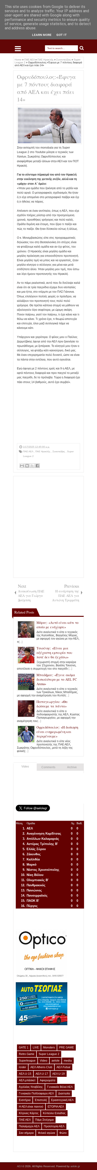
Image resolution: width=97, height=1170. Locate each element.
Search (82, 48)
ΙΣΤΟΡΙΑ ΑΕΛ (56, 1106)
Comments (48, 767)
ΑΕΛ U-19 (58, 1073)
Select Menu (18, 48)
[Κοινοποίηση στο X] (32, 465)
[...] (20, 642)
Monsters (49, 1047)
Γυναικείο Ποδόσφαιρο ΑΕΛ (36, 1093)
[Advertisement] (48, 413)
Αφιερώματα (47, 1080)
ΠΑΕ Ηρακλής (43, 451)
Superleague (27, 1060)
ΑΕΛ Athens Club (41, 1067)
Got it (61, 35)
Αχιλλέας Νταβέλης (31, 1087)
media (68, 1060)
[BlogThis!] (27, 465)
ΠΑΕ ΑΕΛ (28, 451)
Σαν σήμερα (26, 1133)
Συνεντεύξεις (59, 451)
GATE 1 (23, 1047)
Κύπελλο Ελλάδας (54, 1113)
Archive (72, 767)
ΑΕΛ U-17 (42, 1073)
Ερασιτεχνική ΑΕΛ (62, 1100)
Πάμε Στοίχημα (44, 1119)
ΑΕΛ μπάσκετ (27, 1080)
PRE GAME (66, 1047)
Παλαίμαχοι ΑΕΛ (29, 1126)
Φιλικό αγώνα (46, 1133)
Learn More (42, 35)
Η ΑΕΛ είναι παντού (31, 1106)
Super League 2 (49, 1054)
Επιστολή (41, 1100)
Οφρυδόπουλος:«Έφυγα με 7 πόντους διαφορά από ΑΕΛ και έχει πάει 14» (46, 88)
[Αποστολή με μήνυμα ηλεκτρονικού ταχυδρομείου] (22, 465)
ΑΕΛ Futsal (63, 1067)
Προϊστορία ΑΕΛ (54, 1126)
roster (22, 1067)
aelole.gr (75, 1166)
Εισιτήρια (25, 1100)
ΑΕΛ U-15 (25, 1073)
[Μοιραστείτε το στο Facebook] (37, 465)
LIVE (36, 1047)
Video (25, 766)
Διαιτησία (64, 1093)
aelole (56, 1060)
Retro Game (26, 1054)
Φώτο (63, 1133)
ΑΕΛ (19, 1166)
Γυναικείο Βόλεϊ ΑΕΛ (60, 1087)
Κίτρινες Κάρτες (29, 1113)
